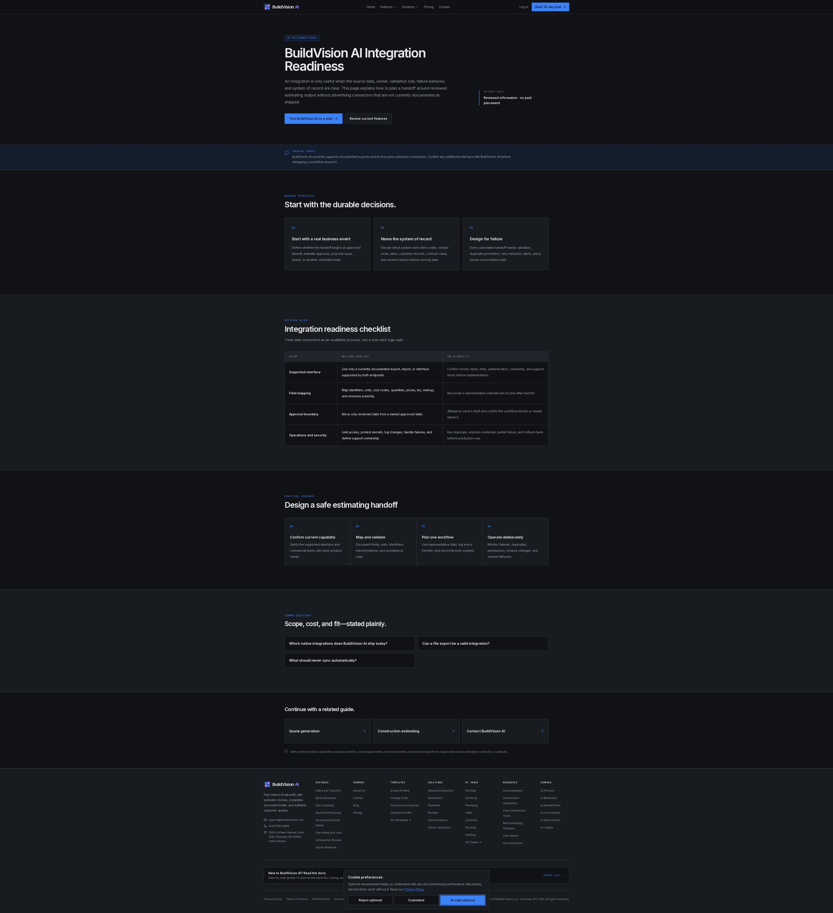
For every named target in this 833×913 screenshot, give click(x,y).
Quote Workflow (326, 847)
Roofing (471, 790)
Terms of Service (297, 899)
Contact (444, 7)
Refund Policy (321, 899)
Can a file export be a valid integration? (456, 643)
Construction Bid (401, 812)
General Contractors (441, 790)
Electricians (435, 798)
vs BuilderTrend (550, 805)
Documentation (513, 790)
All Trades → (473, 842)
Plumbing (471, 805)
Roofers (433, 812)
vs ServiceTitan (550, 820)
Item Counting (324, 805)
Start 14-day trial (548, 7)
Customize (416, 900)
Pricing (429, 7)
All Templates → (400, 820)
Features (386, 7)
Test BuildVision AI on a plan (311, 118)
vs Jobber (546, 827)
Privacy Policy (273, 899)
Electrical (471, 798)
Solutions (408, 7)
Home (371, 7)
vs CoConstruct (550, 812)
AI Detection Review (328, 840)
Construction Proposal (404, 805)
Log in (524, 7)
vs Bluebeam (548, 798)
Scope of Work (400, 790)
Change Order (399, 798)
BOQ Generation (326, 798)
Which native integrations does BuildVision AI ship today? (338, 643)
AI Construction (512, 843)
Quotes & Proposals (328, 812)
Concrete (471, 820)
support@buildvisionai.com (286, 819)
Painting (471, 834)
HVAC (469, 812)
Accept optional (463, 900)
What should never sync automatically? (323, 660)
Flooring (471, 827)
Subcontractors (438, 820)
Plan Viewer (510, 835)
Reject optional (370, 900)
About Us (359, 790)
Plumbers (434, 805)
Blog (356, 805)
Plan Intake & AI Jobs (329, 832)
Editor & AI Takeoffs (328, 790)
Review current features (368, 118)
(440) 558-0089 (279, 826)
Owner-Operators (439, 827)
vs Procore (547, 790)
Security (340, 899)
